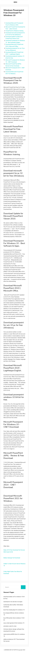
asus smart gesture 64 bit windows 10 (13, 623)
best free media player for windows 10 (14, 610)
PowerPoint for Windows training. (14, 31)
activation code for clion (9, 626)
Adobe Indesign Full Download (11, 558)
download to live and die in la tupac (12, 601)
